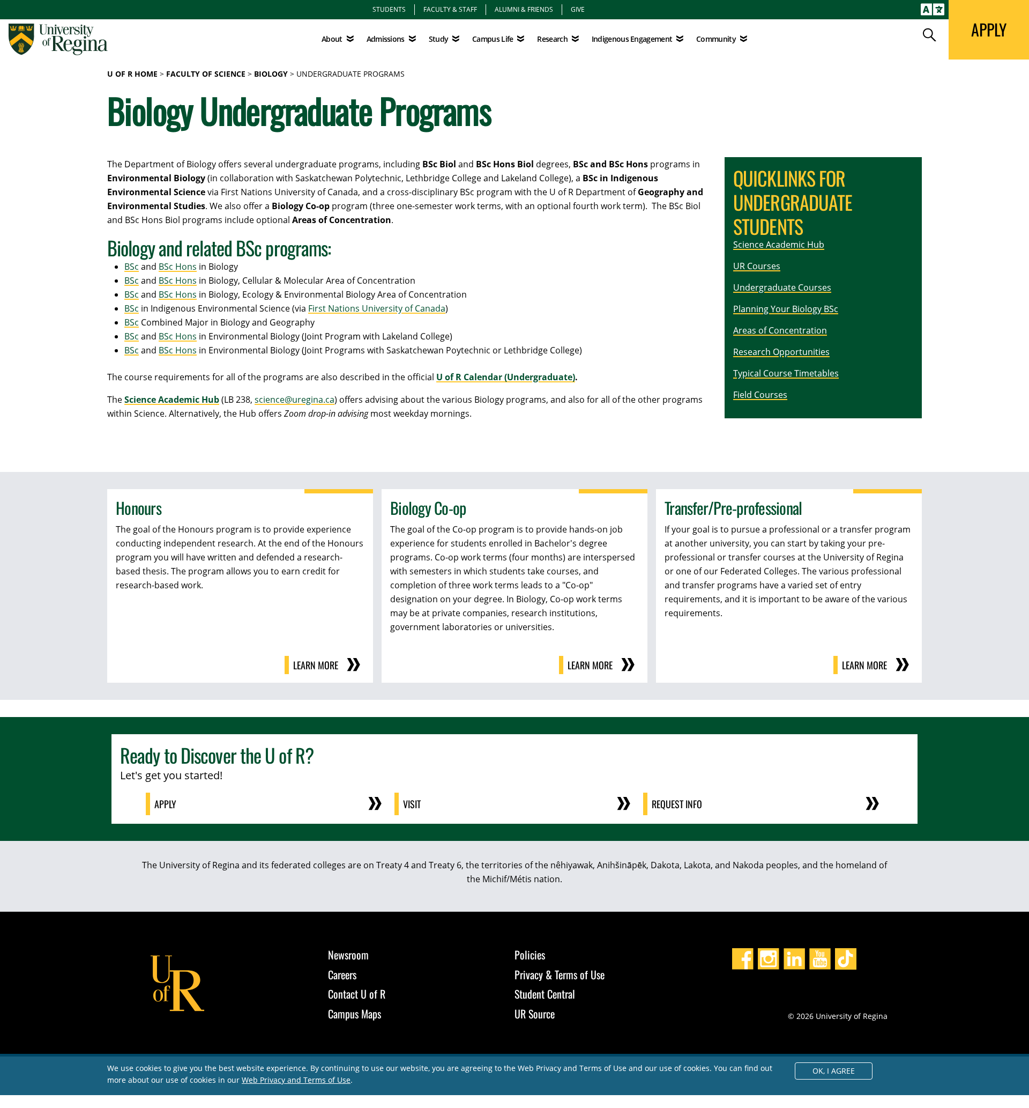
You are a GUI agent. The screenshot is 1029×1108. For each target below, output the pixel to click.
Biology (271, 74)
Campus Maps (354, 1014)
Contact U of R (356, 994)
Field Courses (760, 395)
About (332, 39)
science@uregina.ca (294, 399)
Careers (342, 974)
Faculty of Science (205, 74)
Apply (165, 804)
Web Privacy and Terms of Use (296, 1080)
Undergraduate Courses (782, 287)
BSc (131, 266)
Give (578, 9)
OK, (833, 1071)
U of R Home (132, 74)
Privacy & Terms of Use (559, 974)
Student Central (544, 994)
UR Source (534, 1014)
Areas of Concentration (780, 330)
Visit (412, 804)
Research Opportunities (781, 352)
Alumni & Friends (524, 9)
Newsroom (348, 955)
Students (389, 9)
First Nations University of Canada (376, 308)
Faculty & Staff (450, 9)
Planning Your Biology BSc (785, 309)
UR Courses (756, 266)
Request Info (677, 804)
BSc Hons (178, 266)
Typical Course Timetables (786, 373)
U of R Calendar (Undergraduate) (505, 377)
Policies (529, 955)
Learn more (315, 665)
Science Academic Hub (171, 399)
